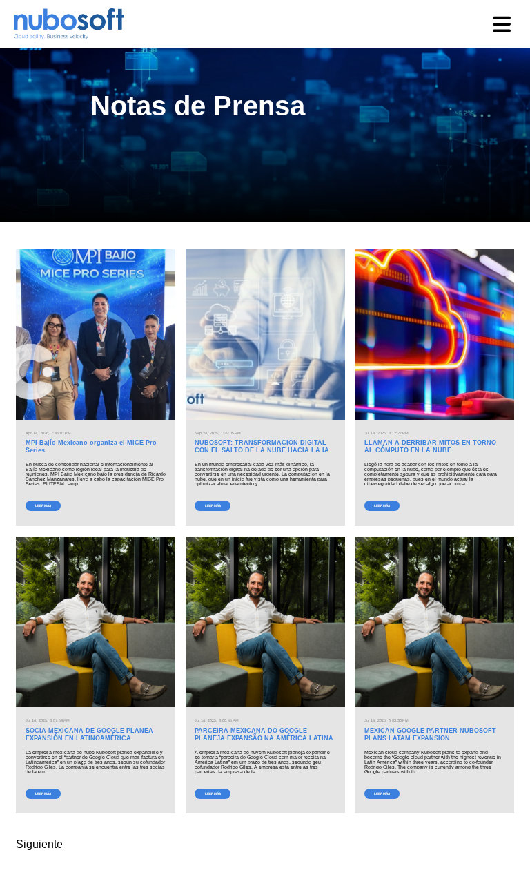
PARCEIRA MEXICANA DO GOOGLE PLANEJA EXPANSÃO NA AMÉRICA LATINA (264, 734)
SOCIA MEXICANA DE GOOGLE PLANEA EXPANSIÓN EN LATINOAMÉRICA (89, 734)
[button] (501, 24)
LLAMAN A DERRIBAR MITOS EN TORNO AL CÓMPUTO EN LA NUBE (430, 446)
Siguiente (39, 844)
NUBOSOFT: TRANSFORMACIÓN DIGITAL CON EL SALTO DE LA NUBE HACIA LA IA (262, 446)
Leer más (43, 506)
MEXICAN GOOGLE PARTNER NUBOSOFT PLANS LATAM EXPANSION (430, 734)
